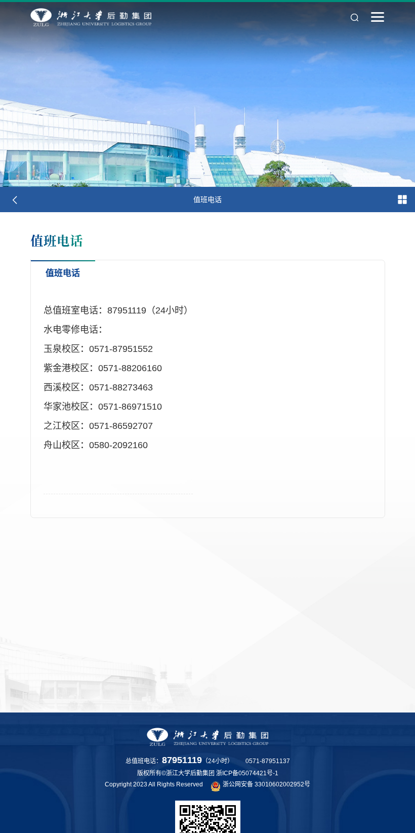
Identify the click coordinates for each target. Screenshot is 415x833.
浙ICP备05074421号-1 (247, 773)
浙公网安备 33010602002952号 (266, 784)
